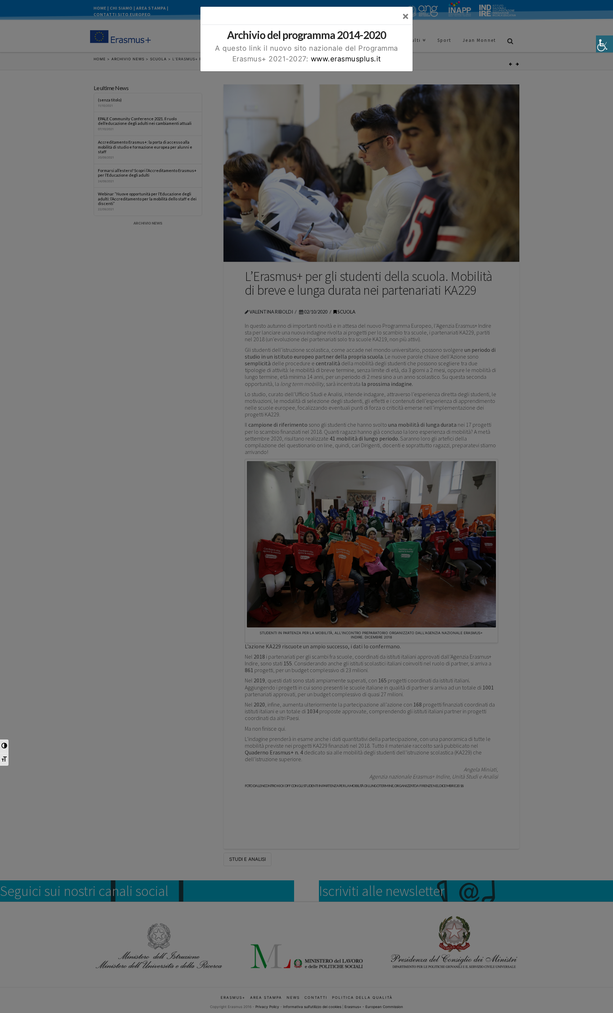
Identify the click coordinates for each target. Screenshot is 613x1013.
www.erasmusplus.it (346, 59)
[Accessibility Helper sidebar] (604, 43)
